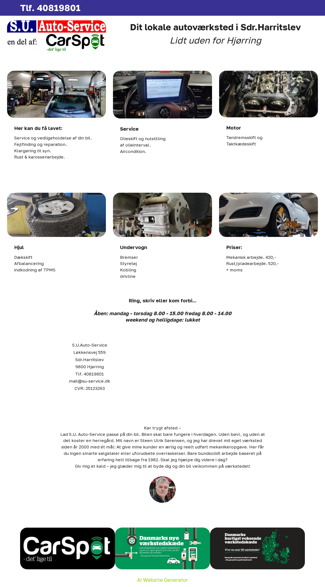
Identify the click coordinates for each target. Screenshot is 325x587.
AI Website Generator (162, 579)
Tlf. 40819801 (50, 7)
